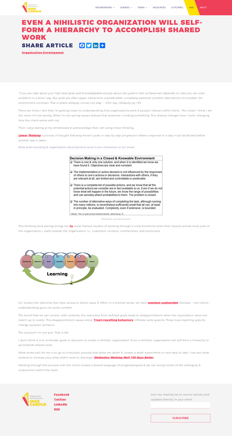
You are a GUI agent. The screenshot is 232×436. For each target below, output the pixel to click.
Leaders (125, 7)
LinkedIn (60, 404)
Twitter (60, 399)
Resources (159, 7)
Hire (191, 7)
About (203, 7)
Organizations (104, 7)
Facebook (61, 394)
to (71, 226)
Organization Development (43, 52)
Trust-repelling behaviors (113, 320)
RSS (57, 409)
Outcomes (177, 7)
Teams (141, 7)
